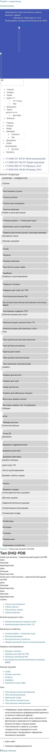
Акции (9, 128)
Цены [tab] (2, 560)
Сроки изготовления (11, 111)
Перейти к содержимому (10, 1)
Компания (11, 98)
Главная (9, 123)
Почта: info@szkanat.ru (24, 25)
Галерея (9, 126)
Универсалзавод (7, 6)
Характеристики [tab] (7, 565)
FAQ (13, 137)
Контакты (11, 118)
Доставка (17, 115)
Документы (11, 140)
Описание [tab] (4, 563)
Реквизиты (17, 101)
